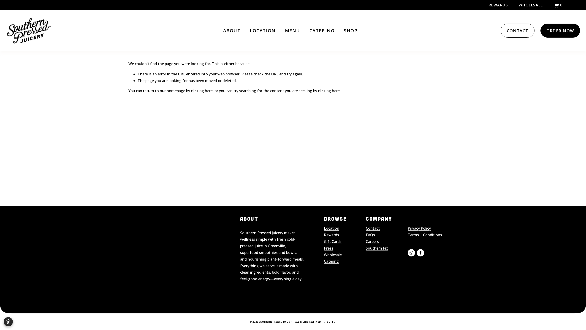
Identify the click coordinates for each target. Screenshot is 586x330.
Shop (350, 30)
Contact (373, 228)
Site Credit (330, 322)
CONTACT (517, 30)
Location (262, 30)
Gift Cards (333, 241)
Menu (292, 30)
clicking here (202, 90)
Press (328, 248)
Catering (321, 30)
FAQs (370, 234)
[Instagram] (411, 252)
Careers (372, 241)
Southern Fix (377, 248)
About (232, 30)
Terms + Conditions (425, 234)
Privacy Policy (419, 228)
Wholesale (531, 5)
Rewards (498, 5)
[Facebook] (420, 252)
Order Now (560, 30)
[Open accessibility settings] (8, 321)
